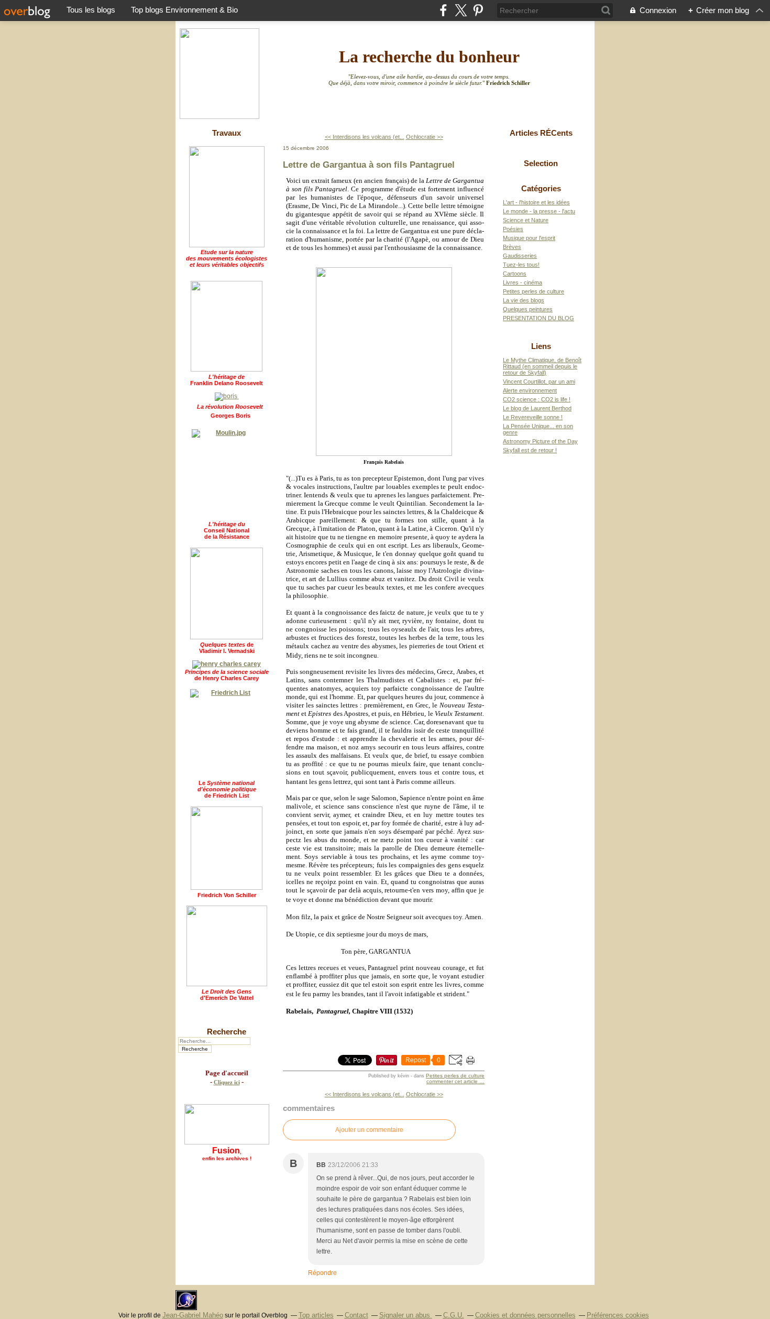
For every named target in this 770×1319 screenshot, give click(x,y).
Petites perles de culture (455, 1075)
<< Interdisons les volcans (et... (364, 137)
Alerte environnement (530, 390)
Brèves (512, 247)
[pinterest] (478, 10)
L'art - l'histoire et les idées (536, 202)
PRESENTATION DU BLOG (538, 318)
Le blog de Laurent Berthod (537, 408)
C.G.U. (453, 1315)
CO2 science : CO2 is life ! (536, 399)
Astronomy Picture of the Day (540, 441)
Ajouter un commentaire (369, 1129)
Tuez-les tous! (521, 264)
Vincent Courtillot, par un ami (539, 381)
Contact (356, 1315)
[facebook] (443, 10)
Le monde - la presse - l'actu (539, 211)
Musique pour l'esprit (529, 238)
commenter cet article (452, 1081)
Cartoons (514, 273)
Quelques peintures (528, 309)
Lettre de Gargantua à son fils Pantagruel (369, 164)
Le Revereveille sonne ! (533, 417)
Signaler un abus (405, 1315)
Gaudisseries (520, 256)
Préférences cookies (618, 1315)
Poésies (513, 229)
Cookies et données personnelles (525, 1315)
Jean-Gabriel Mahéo (192, 1315)
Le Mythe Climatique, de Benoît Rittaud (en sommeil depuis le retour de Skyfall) (542, 366)
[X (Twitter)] (460, 10)
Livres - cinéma (522, 282)
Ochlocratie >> (424, 137)
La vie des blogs (523, 300)
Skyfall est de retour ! (530, 450)
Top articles (316, 1315)
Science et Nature (525, 220)
